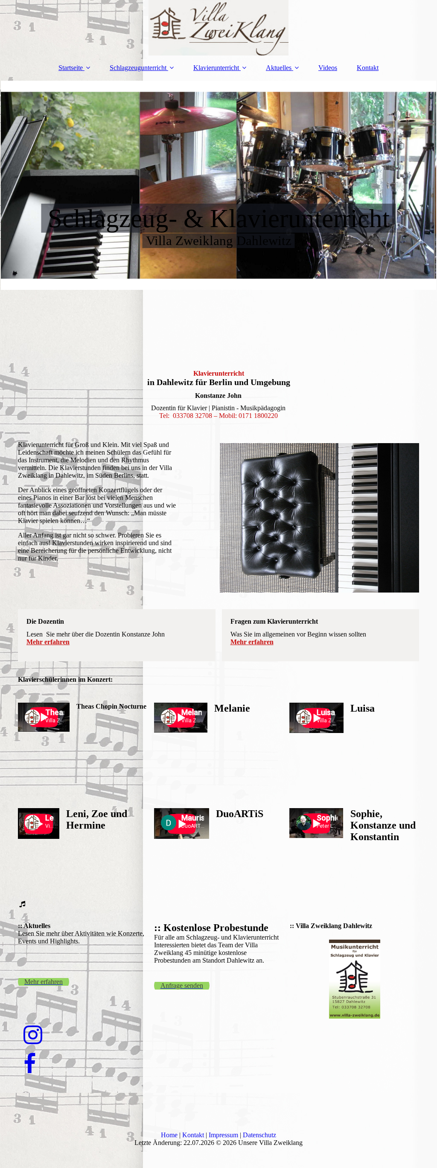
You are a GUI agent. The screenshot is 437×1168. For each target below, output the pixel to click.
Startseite (70, 67)
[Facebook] (29, 1064)
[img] (218, 27)
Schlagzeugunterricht (138, 67)
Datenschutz (259, 1135)
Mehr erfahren (48, 641)
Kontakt (368, 67)
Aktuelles (278, 67)
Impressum (223, 1135)
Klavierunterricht (216, 67)
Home (169, 1135)
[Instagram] (32, 1035)
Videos (327, 67)
